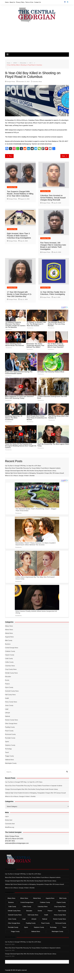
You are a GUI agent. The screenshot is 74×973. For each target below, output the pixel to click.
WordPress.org (9, 827)
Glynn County (9, 687)
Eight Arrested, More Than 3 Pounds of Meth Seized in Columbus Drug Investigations (19, 236)
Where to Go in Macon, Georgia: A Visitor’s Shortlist (19, 475)
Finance (7, 684)
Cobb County (9, 658)
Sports (7, 741)
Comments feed (10, 823)
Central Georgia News (11, 647)
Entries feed (8, 820)
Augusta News (9, 637)
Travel (7, 752)
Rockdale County (10, 738)
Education (8, 676)
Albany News (9, 626)
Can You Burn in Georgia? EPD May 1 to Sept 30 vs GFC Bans (23, 465)
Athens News (9, 629)
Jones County (9, 705)
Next (63, 156)
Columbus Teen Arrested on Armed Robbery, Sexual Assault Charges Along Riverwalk (53, 197)
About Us (12, 2)
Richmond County (10, 734)
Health (7, 698)
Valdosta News (9, 759)
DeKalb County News (11, 673)
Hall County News (10, 694)
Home (7, 2)
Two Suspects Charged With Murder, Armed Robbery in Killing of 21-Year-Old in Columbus (20, 194)
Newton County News (11, 720)
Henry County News (11, 702)
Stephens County (10, 745)
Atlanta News (9, 633)
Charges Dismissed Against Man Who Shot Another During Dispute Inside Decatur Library (30, 470)
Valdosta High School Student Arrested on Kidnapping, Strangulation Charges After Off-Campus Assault (34, 473)
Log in (7, 816)
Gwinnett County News (12, 691)
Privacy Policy (20, 2)
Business (8, 644)
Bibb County (8, 640)
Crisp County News (11, 669)
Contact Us (37, 2)
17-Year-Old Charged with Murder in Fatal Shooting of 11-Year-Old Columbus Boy (19, 294)
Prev (10, 156)
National (7, 716)
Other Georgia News (11, 723)
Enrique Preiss (11, 81)
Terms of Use (29, 2)
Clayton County (9, 655)
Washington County (11, 763)
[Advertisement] (37, 38)
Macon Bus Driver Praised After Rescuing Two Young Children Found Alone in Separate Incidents (32, 468)
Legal (6, 709)
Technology (8, 749)
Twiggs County (9, 756)
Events (7, 680)
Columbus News (37, 81)
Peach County (9, 730)
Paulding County (10, 727)
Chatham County (10, 651)
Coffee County (9, 662)
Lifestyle (7, 712)
